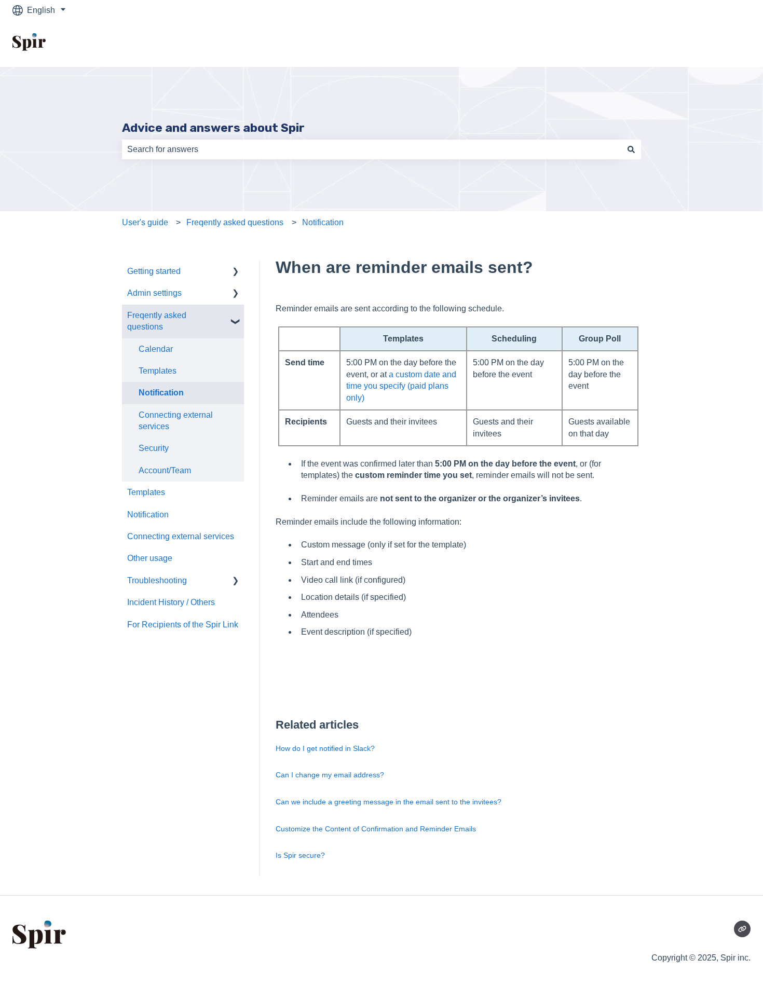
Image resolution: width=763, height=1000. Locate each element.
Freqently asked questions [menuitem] (156, 321)
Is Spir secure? (300, 855)
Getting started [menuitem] (154, 271)
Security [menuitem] (154, 448)
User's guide (145, 222)
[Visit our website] (742, 929)
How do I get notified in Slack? (325, 748)
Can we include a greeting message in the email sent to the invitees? (388, 802)
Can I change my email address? (330, 775)
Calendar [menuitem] (156, 349)
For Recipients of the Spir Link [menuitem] (182, 624)
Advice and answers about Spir (213, 127)
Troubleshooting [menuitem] (157, 580)
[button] (235, 272)
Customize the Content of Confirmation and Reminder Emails (376, 829)
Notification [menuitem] (161, 392)
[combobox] (371, 149)
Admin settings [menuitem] (154, 293)
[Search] (631, 149)
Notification (323, 222)
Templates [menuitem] (157, 370)
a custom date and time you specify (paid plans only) (401, 386)
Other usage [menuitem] (149, 558)
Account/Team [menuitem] (165, 470)
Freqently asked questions (234, 222)
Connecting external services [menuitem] (176, 420)
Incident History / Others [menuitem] (171, 602)
